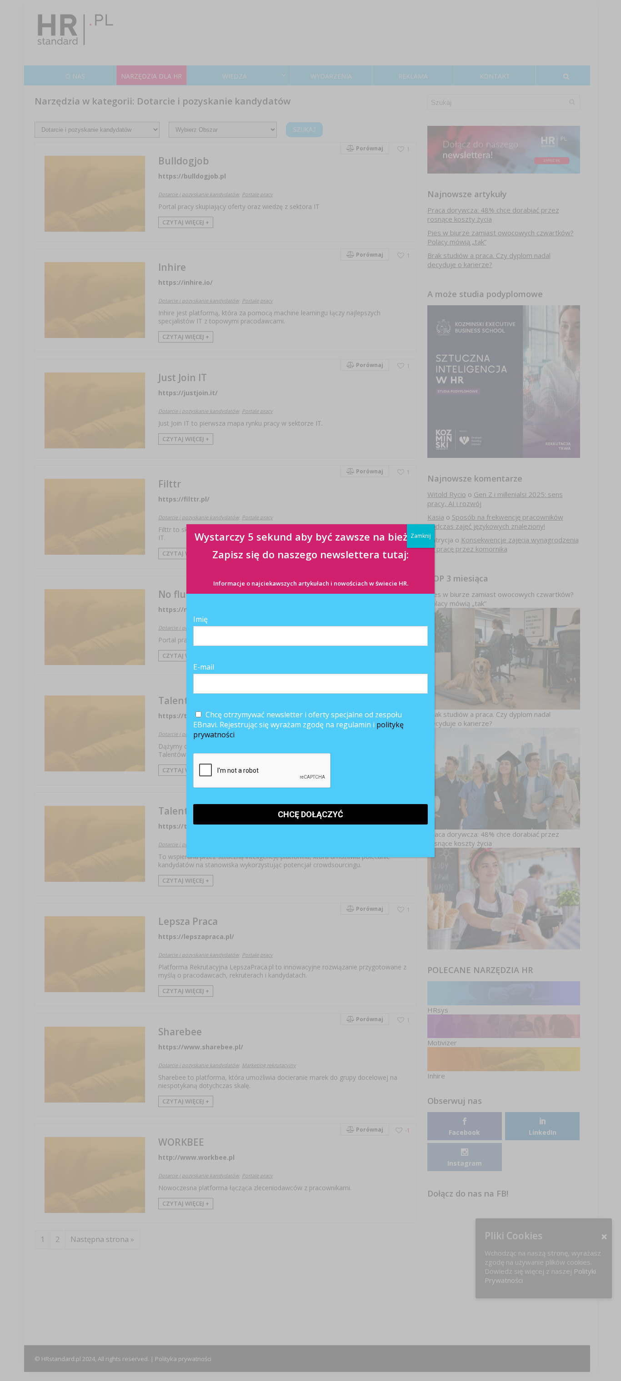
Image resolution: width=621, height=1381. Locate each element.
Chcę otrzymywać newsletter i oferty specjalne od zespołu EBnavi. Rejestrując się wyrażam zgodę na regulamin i (298, 725)
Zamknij (421, 536)
